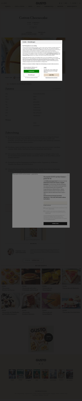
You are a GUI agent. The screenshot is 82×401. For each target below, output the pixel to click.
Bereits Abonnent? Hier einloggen (51, 77)
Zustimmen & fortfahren (31, 71)
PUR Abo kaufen (51, 74)
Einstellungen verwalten (31, 74)
